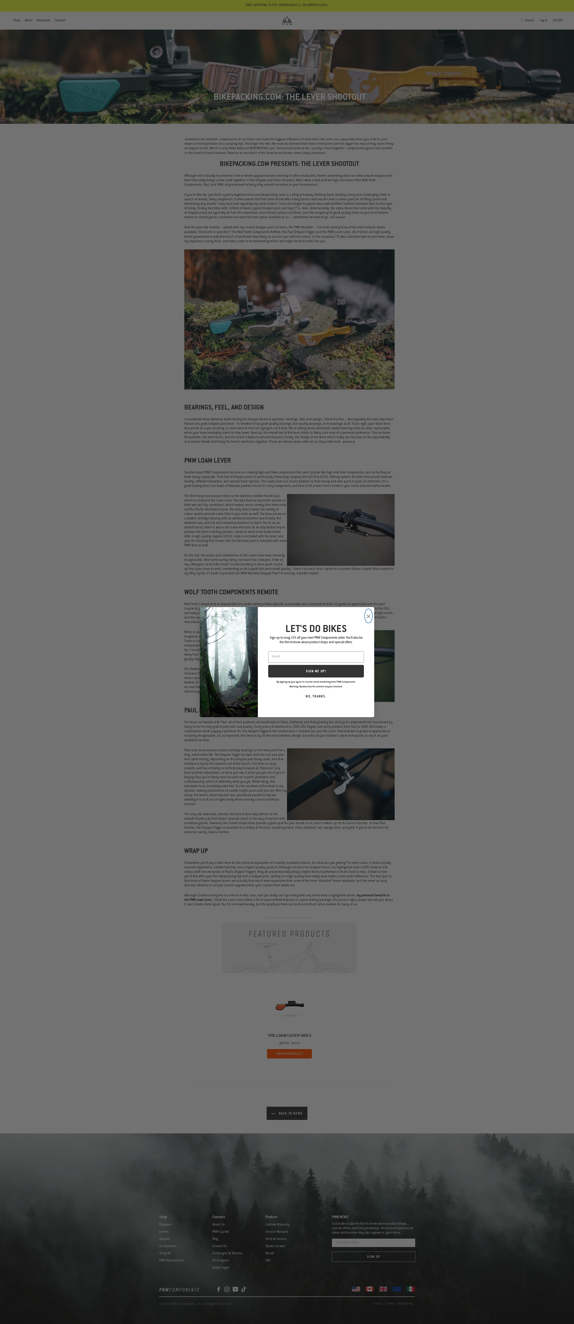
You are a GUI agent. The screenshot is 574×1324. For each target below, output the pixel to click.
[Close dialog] (368, 616)
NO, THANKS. (316, 697)
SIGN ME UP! (316, 671)
